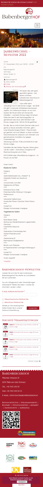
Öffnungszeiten (20, 405)
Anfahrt (34, 405)
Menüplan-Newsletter (13, 302)
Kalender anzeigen (33, 361)
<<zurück (7, 261)
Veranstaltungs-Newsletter (16, 299)
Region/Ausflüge (10, 402)
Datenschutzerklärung (10, 310)
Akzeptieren (22, 482)
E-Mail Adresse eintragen (13, 291)
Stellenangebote (29, 402)
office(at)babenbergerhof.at (23, 395)
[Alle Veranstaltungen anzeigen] (37, 62)
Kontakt (6, 405)
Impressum (24, 408)
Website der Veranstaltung (15, 87)
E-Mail (8, 84)
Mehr (30, 479)
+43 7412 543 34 (22, 475)
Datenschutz (11, 408)
